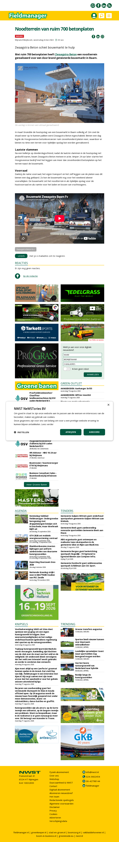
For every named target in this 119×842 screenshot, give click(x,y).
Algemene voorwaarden (61, 803)
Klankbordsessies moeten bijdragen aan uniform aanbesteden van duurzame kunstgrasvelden (43, 550)
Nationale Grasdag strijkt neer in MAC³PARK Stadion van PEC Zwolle (42, 575)
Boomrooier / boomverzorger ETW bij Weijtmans (43, 464)
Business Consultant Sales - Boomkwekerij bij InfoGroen (43, 474)
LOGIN (21, 256)
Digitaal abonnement (59, 789)
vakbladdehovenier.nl (93, 832)
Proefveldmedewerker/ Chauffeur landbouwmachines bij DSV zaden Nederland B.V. (42, 396)
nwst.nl (79, 835)
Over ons (54, 775)
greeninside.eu (66, 835)
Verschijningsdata (58, 821)
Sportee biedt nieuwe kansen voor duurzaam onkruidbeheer (89, 642)
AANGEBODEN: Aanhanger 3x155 (76, 388)
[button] (21, 432)
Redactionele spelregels (61, 800)
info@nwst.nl (92, 772)
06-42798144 (93, 781)
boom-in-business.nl (46, 835)
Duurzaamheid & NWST (61, 782)
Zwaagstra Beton (66, 54)
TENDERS (67, 511)
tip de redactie (30, 276)
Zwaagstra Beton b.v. (25, 249)
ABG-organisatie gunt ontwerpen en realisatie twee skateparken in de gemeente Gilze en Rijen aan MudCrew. (80, 542)
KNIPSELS (21, 624)
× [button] (108, 405)
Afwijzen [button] (71, 432)
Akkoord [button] (94, 432)
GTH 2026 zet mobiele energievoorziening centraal (43, 537)
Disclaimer (54, 807)
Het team (54, 796)
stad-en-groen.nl (57, 832)
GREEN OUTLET (71, 383)
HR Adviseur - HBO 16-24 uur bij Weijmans (43, 454)
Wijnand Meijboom (24, 40)
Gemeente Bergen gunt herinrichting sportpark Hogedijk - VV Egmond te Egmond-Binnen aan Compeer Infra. (79, 554)
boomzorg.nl (74, 832)
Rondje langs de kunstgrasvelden (83, 676)
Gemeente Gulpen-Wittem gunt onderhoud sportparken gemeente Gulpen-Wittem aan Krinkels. (82, 518)
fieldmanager (92, 785)
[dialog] (59, 421)
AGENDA (21, 511)
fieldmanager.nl (21, 832)
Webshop (54, 779)
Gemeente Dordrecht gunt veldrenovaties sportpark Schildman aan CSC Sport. (81, 564)
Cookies (53, 814)
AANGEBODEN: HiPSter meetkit (76, 395)
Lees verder (47, 424)
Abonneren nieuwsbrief (61, 793)
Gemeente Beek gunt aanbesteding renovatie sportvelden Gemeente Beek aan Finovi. (82, 530)
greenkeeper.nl (38, 832)
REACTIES (21, 263)
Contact (53, 786)
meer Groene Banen (37, 484)
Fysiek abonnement (59, 772)
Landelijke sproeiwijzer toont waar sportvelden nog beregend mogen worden (89, 654)
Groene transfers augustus (88, 629)
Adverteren (55, 817)
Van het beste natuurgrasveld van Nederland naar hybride (86, 666)
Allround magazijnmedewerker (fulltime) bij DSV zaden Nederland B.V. (40, 442)
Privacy (53, 810)
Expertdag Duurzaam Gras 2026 (42, 563)
